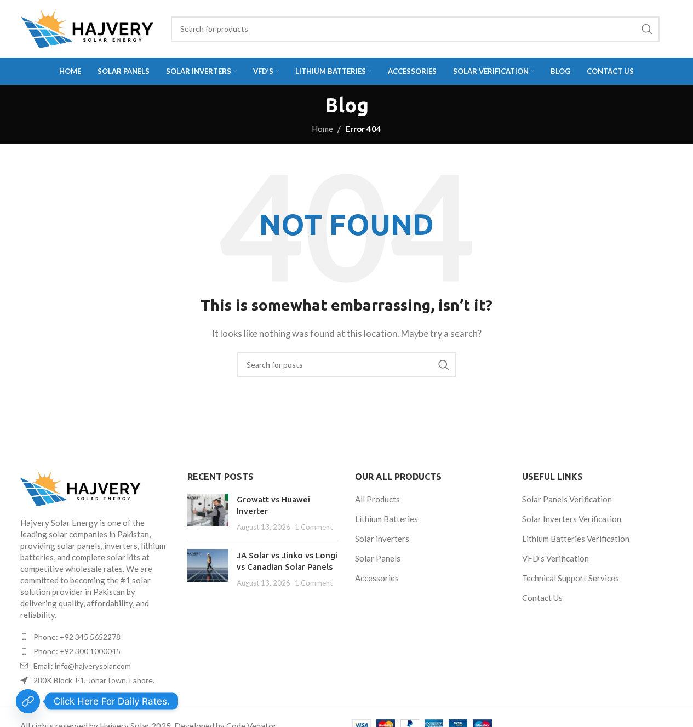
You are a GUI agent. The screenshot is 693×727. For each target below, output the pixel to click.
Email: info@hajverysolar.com (82, 666)
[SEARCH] (647, 29)
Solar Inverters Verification (571, 519)
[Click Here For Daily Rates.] (28, 701)
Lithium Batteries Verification (575, 538)
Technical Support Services (570, 578)
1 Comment (314, 527)
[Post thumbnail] (207, 513)
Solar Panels (377, 558)
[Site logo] (87, 29)
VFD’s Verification (555, 558)
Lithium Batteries (386, 519)
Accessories (377, 578)
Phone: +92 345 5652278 (77, 637)
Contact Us (542, 598)
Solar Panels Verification (567, 499)
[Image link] (95, 488)
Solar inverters (382, 538)
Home (322, 129)
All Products (377, 499)
